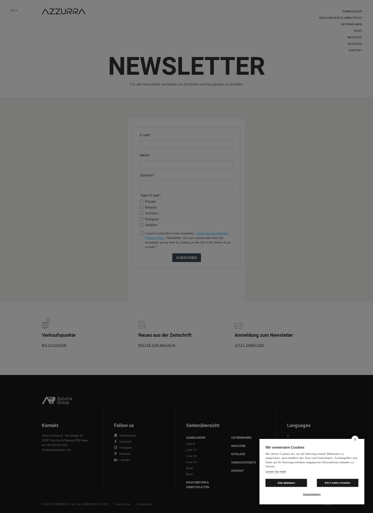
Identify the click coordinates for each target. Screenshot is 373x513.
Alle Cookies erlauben (337, 482)
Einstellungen (312, 494)
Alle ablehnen (286, 482)
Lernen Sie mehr (276, 471)
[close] (355, 439)
